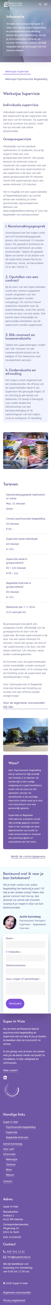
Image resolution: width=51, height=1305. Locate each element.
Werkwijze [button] (11, 1159)
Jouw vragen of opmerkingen (23, 979)
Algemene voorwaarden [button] (17, 1292)
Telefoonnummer (16, 965)
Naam (10, 938)
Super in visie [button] (10, 1121)
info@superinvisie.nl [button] (19, 1257)
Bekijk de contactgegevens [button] (28, 856)
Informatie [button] (9, 1154)
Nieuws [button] (10, 1174)
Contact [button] (7, 1181)
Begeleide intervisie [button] (17, 1137)
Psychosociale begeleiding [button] (21, 1127)
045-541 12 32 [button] (16, 1251)
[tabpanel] (25, 256)
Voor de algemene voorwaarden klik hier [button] (24, 705)
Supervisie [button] (11, 1132)
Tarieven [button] (11, 1164)
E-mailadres (13, 952)
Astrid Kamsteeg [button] (12, 1143)
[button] (45, 4)
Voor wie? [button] (8, 1149)
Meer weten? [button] (10, 1070)
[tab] (17, 70)
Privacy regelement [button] (14, 1300)
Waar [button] (9, 1169)
